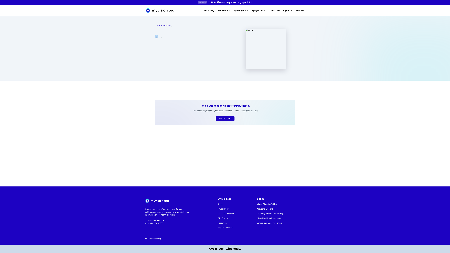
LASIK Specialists (163, 25)
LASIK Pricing (208, 10)
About (220, 204)
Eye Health (223, 10)
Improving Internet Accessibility (270, 213)
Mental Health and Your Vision (269, 218)
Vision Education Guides (267, 204)
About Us (300, 10)
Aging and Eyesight (265, 209)
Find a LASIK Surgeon (279, 10)
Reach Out (225, 118)
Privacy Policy (223, 209)
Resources (222, 223)
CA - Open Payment (226, 213)
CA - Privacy (223, 218)
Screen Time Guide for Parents (269, 223)
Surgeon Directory (225, 228)
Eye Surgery (240, 10)
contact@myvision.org (249, 111)
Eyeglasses (257, 10)
